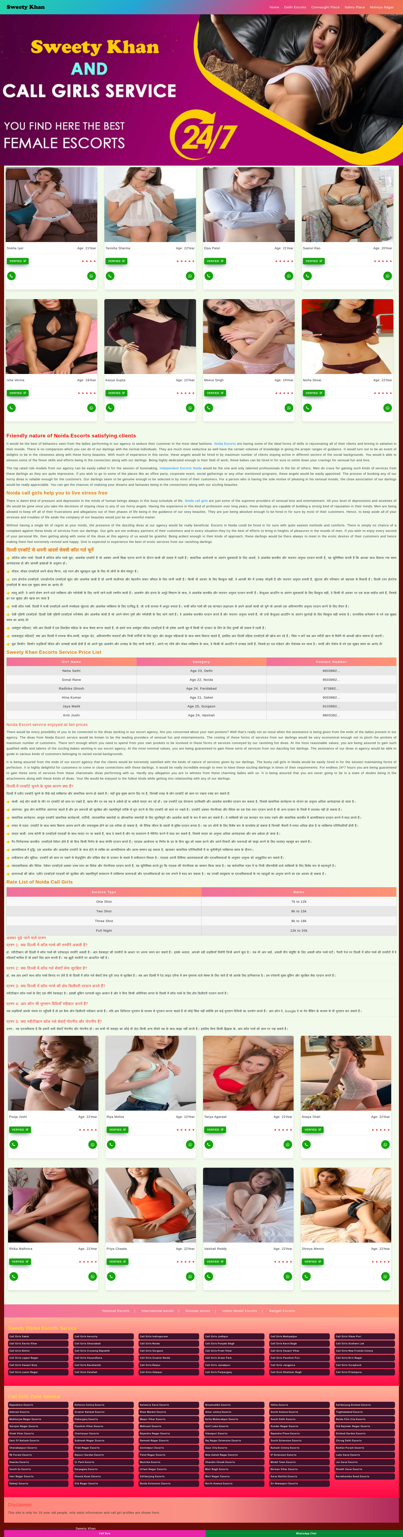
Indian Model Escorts (239, 1311)
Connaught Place (325, 7)
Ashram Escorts (19, 1412)
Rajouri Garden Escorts (89, 1454)
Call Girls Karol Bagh (284, 1343)
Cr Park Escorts (84, 1462)
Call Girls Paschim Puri (285, 1357)
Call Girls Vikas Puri (348, 1336)
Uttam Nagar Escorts (153, 1469)
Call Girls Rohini (19, 1350)
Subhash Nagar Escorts (89, 1440)
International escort (158, 1311)
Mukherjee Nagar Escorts (25, 1419)
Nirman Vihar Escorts (284, 1469)
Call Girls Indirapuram (154, 1336)
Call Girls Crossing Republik (92, 1350)
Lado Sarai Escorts (348, 1454)
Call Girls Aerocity (86, 1336)
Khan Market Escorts (153, 1412)
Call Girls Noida (150, 1343)
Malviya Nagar (382, 7)
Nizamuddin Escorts (218, 1404)
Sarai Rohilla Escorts (284, 1476)
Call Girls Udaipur (151, 1372)
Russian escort (198, 1311)
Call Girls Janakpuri (217, 1365)
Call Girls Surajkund (348, 1365)
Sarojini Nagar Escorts (23, 1426)
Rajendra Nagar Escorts (155, 1433)
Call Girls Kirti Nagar (349, 1357)
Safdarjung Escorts (152, 1476)
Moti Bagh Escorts (216, 1469)
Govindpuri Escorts (152, 1447)
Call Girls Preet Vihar (218, 1350)
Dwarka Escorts (19, 1462)
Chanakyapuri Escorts (23, 1447)
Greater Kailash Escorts (90, 1412)
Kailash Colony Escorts (285, 1447)
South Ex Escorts (20, 1469)
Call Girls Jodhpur (216, 1336)
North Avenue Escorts (219, 1483)
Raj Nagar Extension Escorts (223, 1440)
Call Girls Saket (19, 1336)
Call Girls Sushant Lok (350, 1343)
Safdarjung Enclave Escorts (353, 1404)
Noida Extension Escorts (155, 1483)
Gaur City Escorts (216, 1447)
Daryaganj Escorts (86, 1469)
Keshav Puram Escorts (350, 1447)
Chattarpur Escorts (87, 1433)
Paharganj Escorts (86, 1419)
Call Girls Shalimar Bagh (286, 1372)
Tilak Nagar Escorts (87, 1447)
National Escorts (116, 1311)
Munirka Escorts (150, 1462)
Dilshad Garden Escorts (351, 1433)
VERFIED (16, 261)
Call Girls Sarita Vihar (23, 1343)
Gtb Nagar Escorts (86, 1483)
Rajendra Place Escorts (285, 1433)
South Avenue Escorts (284, 1412)
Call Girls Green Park (218, 1357)
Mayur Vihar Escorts (152, 1419)
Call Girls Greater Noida (155, 1357)
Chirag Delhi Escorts (349, 1440)
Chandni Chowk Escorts (220, 1462)
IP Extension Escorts (283, 1454)
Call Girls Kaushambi (88, 1365)
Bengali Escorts (282, 1311)
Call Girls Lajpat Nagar (23, 1357)
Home (274, 7)
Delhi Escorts (295, 7)
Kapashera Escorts (21, 1404)
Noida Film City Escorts (350, 1419)
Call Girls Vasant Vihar (285, 1350)
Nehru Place (355, 7)
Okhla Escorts (279, 1404)
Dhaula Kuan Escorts (88, 1476)
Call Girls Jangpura (283, 1365)
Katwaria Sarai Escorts (154, 1404)
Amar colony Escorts (218, 1412)
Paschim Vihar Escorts (89, 1426)
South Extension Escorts (286, 1440)
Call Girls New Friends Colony (354, 1350)
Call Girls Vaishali (86, 1372)
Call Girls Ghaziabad (88, 1343)
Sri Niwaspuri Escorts (284, 1483)
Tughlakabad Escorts (349, 1412)
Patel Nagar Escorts (152, 1454)
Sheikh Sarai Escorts (349, 1469)
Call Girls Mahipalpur (284, 1336)
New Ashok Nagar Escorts (221, 1454)
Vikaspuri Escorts (216, 1433)
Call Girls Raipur (150, 1365)
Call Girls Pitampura (349, 1372)
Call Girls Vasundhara (88, 1357)
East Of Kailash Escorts (24, 1440)
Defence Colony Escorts (89, 1404)
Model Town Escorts (283, 1462)
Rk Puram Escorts (20, 1454)
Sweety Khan (86, 1528)
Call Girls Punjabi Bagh (220, 1343)
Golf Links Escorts (216, 1426)
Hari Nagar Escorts (21, 1476)
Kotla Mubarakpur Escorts (221, 1419)
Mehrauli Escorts (150, 1426)
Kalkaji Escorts (18, 1483)
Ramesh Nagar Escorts (154, 1440)
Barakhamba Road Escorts (352, 1476)
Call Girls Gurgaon (151, 1350)
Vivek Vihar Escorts (21, 1433)
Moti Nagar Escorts (217, 1476)
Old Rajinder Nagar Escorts (353, 1426)
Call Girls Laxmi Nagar (23, 1372)
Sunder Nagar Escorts (284, 1426)
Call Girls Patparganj (218, 1372)
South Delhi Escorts (283, 1419)
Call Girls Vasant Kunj (23, 1365)
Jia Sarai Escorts (347, 1462)
